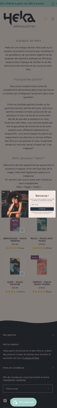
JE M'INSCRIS (42, 209)
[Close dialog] (54, 192)
